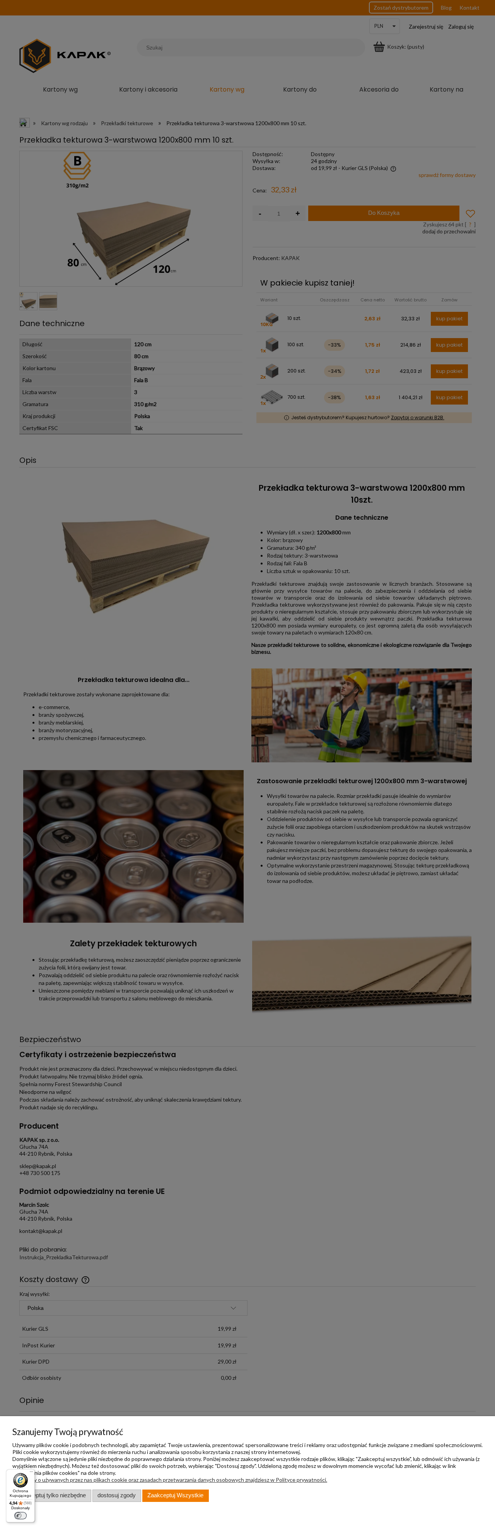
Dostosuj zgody (116, 1495)
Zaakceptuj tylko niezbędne (51, 1495)
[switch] (20, 1515)
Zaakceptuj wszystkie (175, 1495)
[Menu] (31, 1473)
